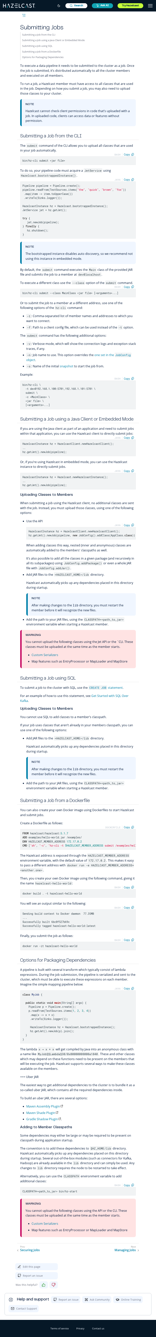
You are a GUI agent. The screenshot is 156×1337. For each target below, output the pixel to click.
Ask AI (104, 5)
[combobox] (76, 5)
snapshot (66, 366)
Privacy (80, 1328)
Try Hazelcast (130, 6)
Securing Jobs (30, 1250)
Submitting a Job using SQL (37, 46)
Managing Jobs (125, 1250)
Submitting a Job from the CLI (38, 34)
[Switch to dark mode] (58, 5)
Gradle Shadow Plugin (42, 1119)
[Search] (76, 5)
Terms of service (59, 1328)
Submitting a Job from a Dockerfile (41, 51)
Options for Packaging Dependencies (43, 57)
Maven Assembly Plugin (43, 1106)
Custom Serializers (45, 655)
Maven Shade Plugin (40, 1113)
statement (106, 688)
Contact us (98, 1328)
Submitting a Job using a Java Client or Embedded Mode (53, 40)
